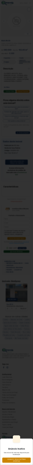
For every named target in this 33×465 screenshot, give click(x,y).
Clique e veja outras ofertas (16, 460)
